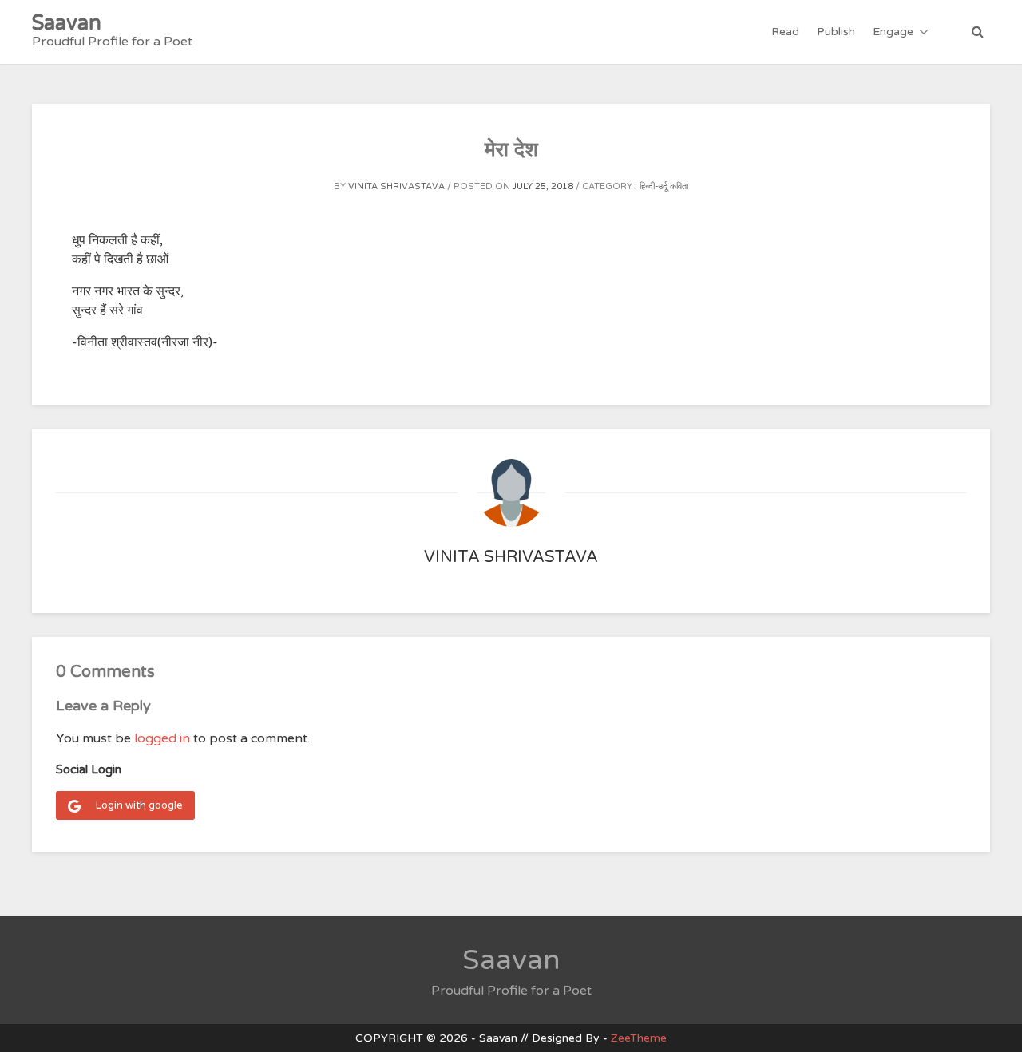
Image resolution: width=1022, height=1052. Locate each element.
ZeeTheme (639, 1038)
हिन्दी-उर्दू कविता (664, 186)
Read (785, 31)
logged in (162, 738)
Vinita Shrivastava (396, 186)
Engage (893, 31)
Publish (836, 31)
